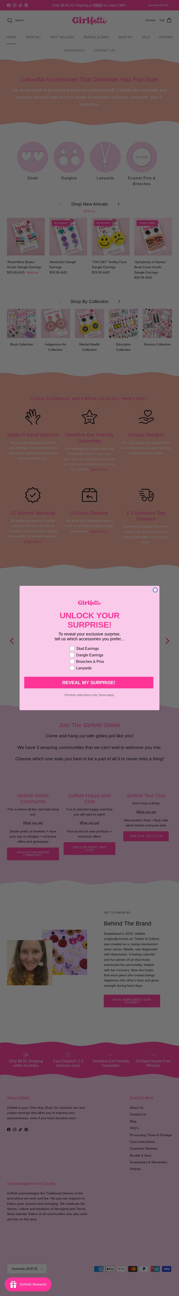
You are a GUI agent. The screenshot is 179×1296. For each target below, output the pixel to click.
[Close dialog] (155, 590)
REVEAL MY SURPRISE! (88, 682)
